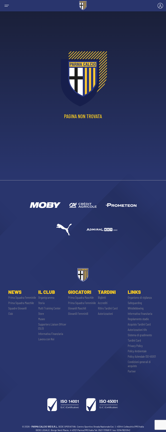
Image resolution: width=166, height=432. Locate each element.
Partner (132, 371)
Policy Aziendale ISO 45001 (142, 356)
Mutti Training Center (49, 308)
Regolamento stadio (138, 319)
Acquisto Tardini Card (139, 324)
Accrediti (102, 303)
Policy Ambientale (137, 351)
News (15, 292)
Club (10, 313)
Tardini (107, 292)
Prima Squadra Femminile (22, 297)
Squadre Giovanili (17, 308)
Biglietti (102, 297)
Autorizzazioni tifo (137, 330)
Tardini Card (134, 340)
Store (41, 313)
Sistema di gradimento (140, 335)
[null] (45, 205)
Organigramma (46, 297)
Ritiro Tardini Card (108, 308)
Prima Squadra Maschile (21, 303)
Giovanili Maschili (77, 308)
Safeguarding (135, 303)
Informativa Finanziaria (50, 334)
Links (134, 292)
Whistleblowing (135, 308)
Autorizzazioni (105, 313)
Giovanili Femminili (78, 313)
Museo (41, 319)
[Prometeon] (121, 205)
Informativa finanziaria (140, 313)
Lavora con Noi (46, 339)
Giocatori (79, 292)
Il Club (46, 292)
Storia (41, 303)
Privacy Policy (135, 346)
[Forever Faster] (64, 229)
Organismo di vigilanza (140, 297)
